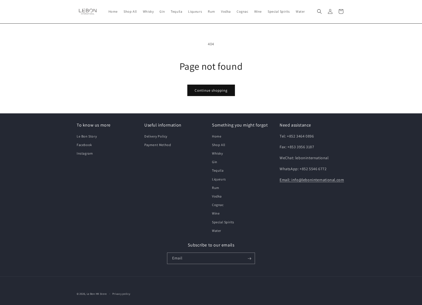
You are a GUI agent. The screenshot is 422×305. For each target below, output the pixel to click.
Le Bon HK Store (97, 293)
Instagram (85, 153)
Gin (214, 162)
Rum (215, 187)
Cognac (218, 204)
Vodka (217, 196)
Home (216, 136)
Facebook (84, 144)
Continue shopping (211, 90)
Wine (216, 213)
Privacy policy (121, 293)
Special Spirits (223, 222)
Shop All (218, 144)
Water (216, 230)
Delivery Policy (155, 136)
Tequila (217, 170)
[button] (319, 11)
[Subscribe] (249, 258)
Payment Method (157, 144)
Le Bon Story (87, 136)
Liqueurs (219, 179)
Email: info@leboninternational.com (312, 179)
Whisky (217, 153)
